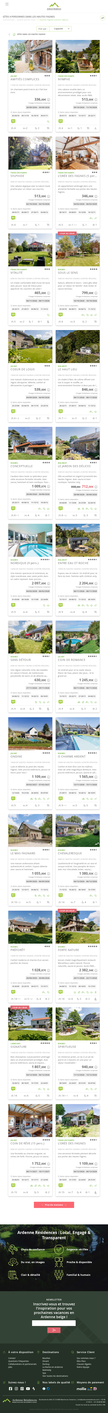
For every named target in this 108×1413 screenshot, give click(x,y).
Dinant (45, 1361)
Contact (11, 1358)
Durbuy (46, 1364)
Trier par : (43, 28)
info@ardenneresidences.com (88, 1399)
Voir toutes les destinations (55, 1376)
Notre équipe (83, 1367)
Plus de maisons (54, 1204)
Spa (44, 1373)
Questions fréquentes (18, 1361)
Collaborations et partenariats (22, 1364)
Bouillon (46, 1358)
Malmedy (46, 1370)
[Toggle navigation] (7, 4)
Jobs (10, 1367)
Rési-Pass (81, 1361)
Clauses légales (84, 1364)
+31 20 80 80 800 (99, 1402)
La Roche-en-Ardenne (52, 1367)
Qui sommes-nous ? (86, 1358)
